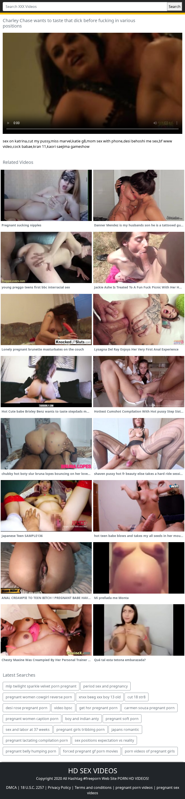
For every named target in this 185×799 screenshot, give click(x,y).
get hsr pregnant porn (98, 707)
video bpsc (63, 707)
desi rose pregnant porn (26, 707)
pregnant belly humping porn (31, 751)
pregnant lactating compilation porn (37, 740)
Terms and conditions (93, 787)
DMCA (11, 787)
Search (174, 6)
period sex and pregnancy (105, 686)
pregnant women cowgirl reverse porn (39, 696)
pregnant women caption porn (32, 718)
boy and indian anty (82, 718)
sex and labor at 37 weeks (28, 729)
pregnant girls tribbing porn (80, 729)
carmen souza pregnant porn (149, 707)
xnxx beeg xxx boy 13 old (100, 696)
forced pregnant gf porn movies (90, 751)
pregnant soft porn (122, 718)
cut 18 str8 (136, 696)
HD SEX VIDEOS (92, 770)
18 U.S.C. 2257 (32, 787)
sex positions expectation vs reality (104, 740)
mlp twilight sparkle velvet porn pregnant (41, 686)
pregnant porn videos (134, 787)
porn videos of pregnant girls (150, 751)
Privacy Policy (59, 787)
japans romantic (125, 729)
